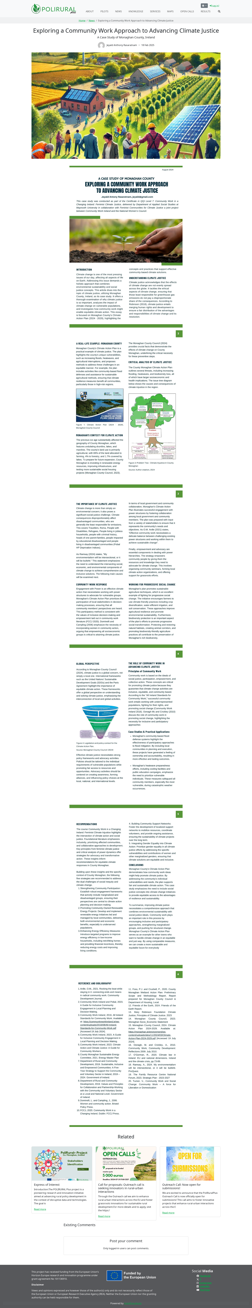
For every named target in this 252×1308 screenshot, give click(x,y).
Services (155, 11)
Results (205, 11)
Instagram (205, 1283)
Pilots (104, 11)
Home (82, 20)
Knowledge (136, 11)
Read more (40, 1209)
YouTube (205, 1290)
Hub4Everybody (133, 1303)
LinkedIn (204, 1286)
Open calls (187, 11)
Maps (170, 11)
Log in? (215, 5)
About (90, 11)
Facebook (205, 1276)
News (118, 11)
